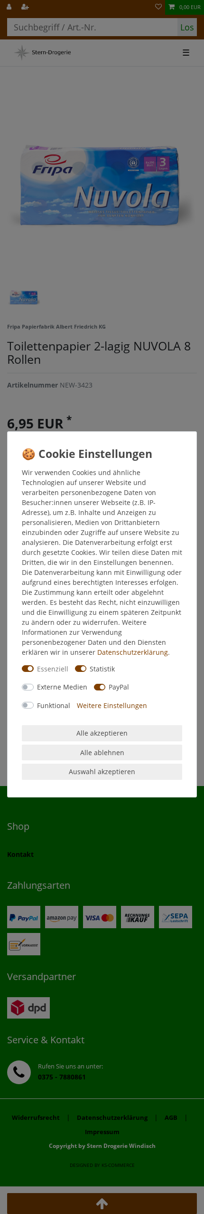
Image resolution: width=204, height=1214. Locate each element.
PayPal (119, 686)
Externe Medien (62, 686)
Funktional (53, 705)
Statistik (102, 668)
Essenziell (52, 668)
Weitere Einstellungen (112, 705)
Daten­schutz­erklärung (132, 652)
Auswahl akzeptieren (102, 771)
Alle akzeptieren (102, 733)
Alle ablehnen (102, 752)
